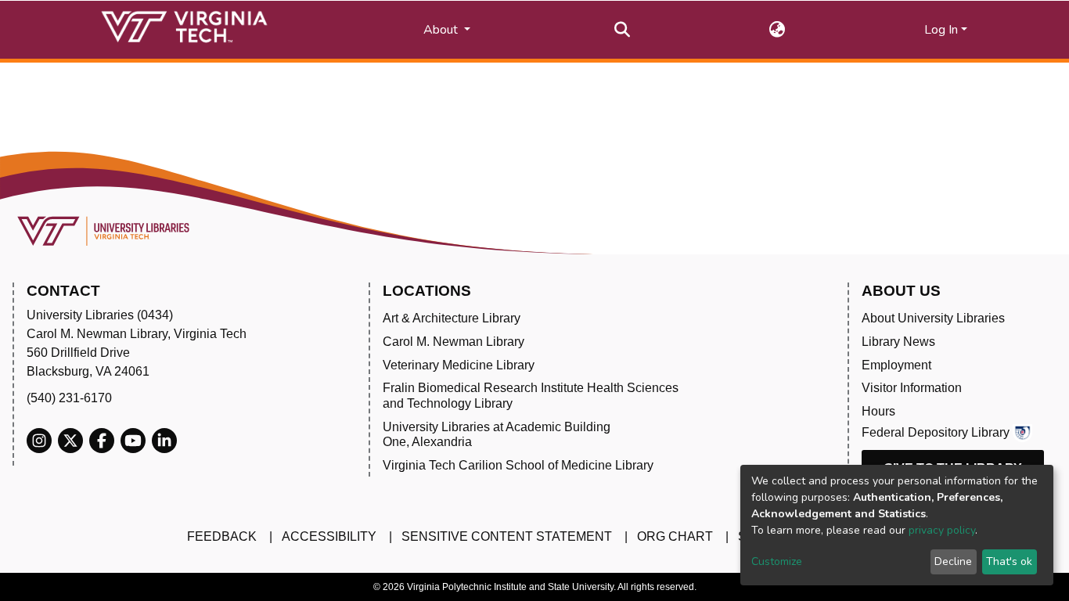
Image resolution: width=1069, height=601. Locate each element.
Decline (953, 561)
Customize (776, 561)
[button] (777, 29)
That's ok (1009, 561)
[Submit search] (622, 29)
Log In (941, 29)
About (442, 29)
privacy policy (942, 530)
